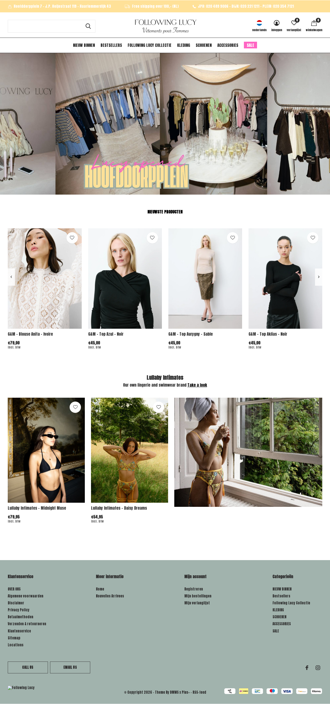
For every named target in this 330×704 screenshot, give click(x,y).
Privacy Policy (18, 609)
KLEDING (183, 45)
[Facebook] (307, 667)
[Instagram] (318, 667)
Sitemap (14, 638)
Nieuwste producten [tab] (165, 212)
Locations (15, 644)
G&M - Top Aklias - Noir (268, 334)
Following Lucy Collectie (149, 45)
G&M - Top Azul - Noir (105, 334)
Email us (70, 667)
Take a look (197, 385)
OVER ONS (14, 589)
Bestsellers (111, 45)
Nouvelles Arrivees (110, 596)
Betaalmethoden (20, 616)
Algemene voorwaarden (25, 596)
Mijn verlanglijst (197, 603)
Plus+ (186, 692)
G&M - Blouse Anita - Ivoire (30, 334)
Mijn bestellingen (197, 596)
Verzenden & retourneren (27, 623)
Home (100, 589)
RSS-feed (199, 692)
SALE (250, 45)
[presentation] (11, 277)
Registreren (193, 589)
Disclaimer (16, 603)
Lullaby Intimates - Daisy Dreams (119, 508)
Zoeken (88, 26)
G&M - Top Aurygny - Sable (190, 334)
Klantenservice (19, 631)
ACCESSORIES (227, 45)
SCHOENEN (204, 45)
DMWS (174, 692)
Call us (27, 667)
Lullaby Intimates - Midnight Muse (37, 508)
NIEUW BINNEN (84, 45)
